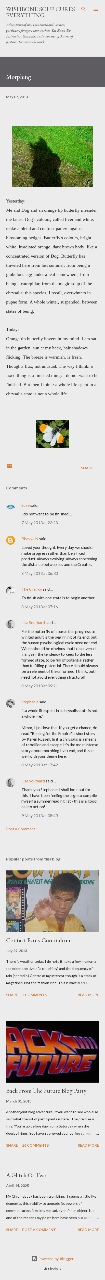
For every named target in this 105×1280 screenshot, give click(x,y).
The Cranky (31, 589)
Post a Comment (20, 828)
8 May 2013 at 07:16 (39, 606)
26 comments (35, 1145)
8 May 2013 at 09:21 (39, 685)
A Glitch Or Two (26, 1175)
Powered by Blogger (55, 1258)
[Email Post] (9, 468)
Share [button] (87, 468)
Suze (25, 505)
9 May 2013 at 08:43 (39, 815)
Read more (88, 995)
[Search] (84, 9)
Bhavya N (29, 538)
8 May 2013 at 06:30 (39, 573)
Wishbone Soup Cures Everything (40, 12)
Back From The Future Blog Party (46, 1091)
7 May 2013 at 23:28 (39, 522)
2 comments (34, 995)
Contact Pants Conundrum (39, 940)
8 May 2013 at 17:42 (39, 764)
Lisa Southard (33, 622)
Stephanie (29, 701)
